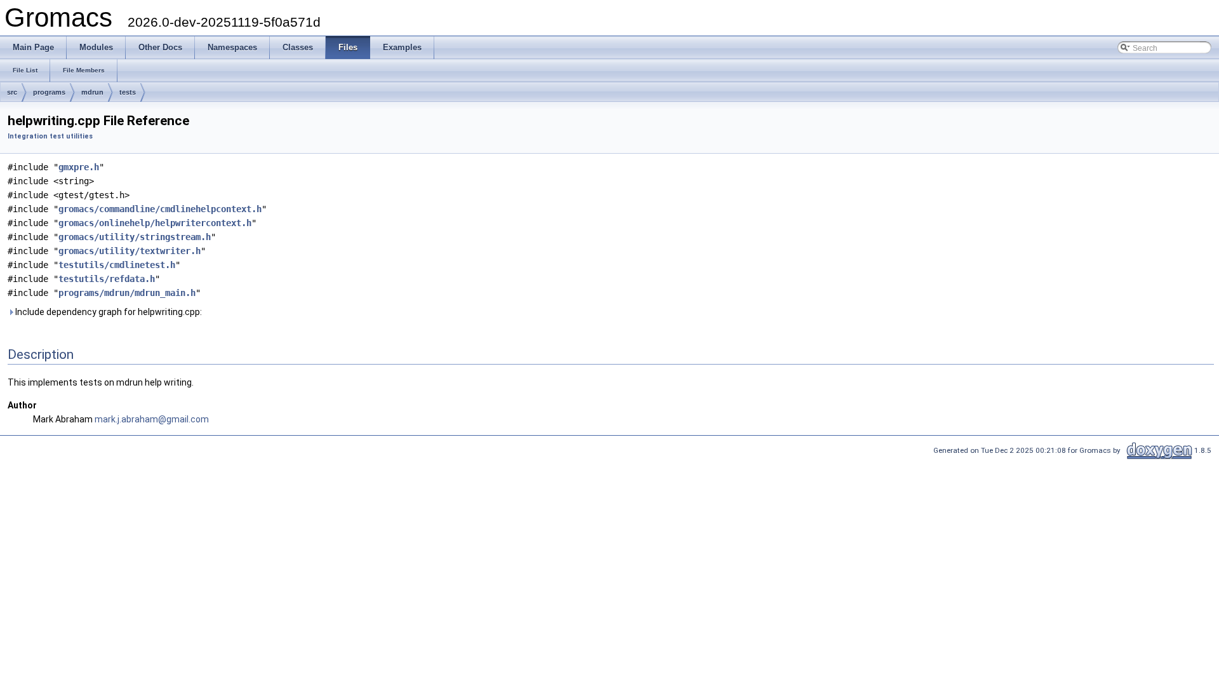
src (12, 92)
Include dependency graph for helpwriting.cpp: (107, 312)
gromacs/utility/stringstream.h (134, 237)
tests (127, 92)
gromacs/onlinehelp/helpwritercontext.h (154, 223)
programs (49, 92)
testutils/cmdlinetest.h (116, 265)
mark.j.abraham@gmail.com (152, 419)
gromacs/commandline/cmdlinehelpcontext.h (160, 209)
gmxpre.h (78, 167)
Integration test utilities (50, 136)
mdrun (92, 92)
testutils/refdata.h (106, 279)
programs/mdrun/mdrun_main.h (127, 293)
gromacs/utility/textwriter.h (129, 251)
